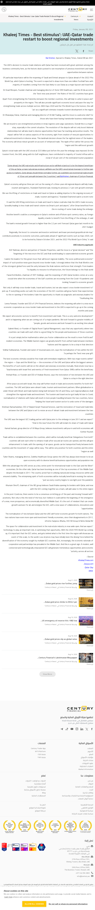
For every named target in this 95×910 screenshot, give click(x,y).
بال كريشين (64, 44)
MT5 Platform (40, 751)
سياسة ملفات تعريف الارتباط (82, 814)
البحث (91, 790)
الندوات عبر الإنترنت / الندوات (35, 781)
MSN (91, 571)
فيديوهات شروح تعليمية (36, 787)
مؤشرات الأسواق (87, 757)
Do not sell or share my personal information (68, 904)
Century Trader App (38, 748)
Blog (44, 793)
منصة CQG (42, 754)
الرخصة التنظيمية (87, 805)
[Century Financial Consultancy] (80, 9)
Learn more (8, 897)
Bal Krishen (50, 58)
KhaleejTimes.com (85, 560)
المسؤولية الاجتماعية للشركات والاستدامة (77, 796)
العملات (90, 748)
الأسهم (90, 751)
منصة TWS (41, 757)
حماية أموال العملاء (85, 799)
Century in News (50, 587)
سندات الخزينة (88, 760)
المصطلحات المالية (39, 796)
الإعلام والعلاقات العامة (84, 787)
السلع (91, 754)
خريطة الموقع (40, 811)
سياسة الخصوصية (86, 811)
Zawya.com (88, 564)
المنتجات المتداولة (86, 766)
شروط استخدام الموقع (37, 808)
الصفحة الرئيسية (90, 18)
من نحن (90, 781)
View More (47, 674)
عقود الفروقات (87, 763)
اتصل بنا (43, 805)
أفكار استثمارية (40, 784)
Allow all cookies (34, 904)
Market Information (86, 769)
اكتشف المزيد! (47, 3)
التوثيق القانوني (87, 808)
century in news (74, 18)
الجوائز (91, 784)
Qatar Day (89, 567)
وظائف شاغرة (88, 793)
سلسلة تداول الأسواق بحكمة (35, 790)
